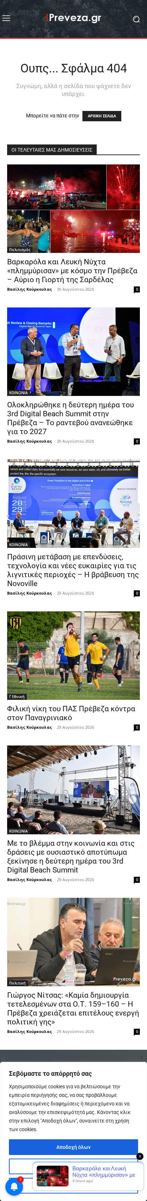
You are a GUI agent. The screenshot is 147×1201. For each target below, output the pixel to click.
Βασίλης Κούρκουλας (29, 289)
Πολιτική (17, 983)
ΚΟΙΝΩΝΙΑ (18, 392)
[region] (73, 1131)
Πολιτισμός (19, 249)
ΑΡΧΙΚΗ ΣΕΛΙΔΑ (102, 116)
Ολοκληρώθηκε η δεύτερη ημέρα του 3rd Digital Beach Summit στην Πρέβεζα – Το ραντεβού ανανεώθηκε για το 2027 (70, 418)
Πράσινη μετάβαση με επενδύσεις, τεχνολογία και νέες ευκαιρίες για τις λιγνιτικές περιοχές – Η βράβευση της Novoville (73, 570)
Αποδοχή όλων (73, 1147)
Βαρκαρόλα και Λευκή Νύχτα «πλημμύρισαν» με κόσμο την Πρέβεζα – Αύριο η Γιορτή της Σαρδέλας (72, 271)
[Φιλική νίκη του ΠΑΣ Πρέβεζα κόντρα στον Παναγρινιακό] (73, 655)
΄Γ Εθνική (17, 696)
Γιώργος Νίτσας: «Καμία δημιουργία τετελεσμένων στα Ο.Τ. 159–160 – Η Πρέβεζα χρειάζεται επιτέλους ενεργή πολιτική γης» (73, 1008)
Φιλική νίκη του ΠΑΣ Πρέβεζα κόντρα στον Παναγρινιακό (71, 713)
